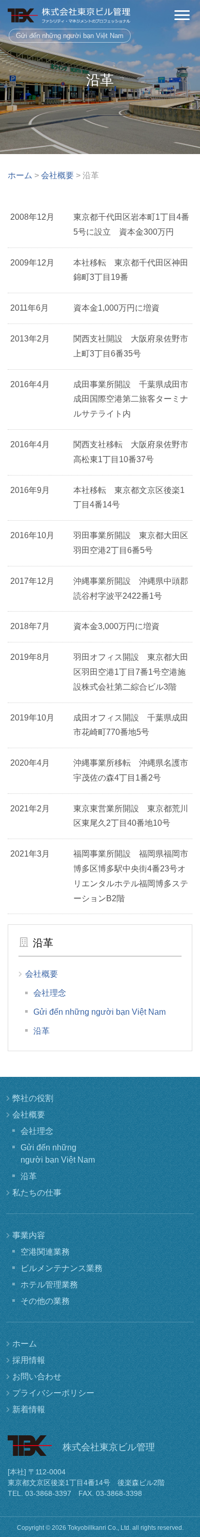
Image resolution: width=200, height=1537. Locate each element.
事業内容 (28, 1235)
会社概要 (41, 974)
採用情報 (28, 1360)
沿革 (41, 1031)
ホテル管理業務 (49, 1284)
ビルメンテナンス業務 (62, 1268)
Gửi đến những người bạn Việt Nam (70, 36)
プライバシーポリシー (53, 1393)
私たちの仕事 (37, 1192)
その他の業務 (45, 1301)
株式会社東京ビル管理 (69, 15)
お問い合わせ (37, 1376)
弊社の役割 (32, 1098)
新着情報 (28, 1409)
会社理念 (49, 993)
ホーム (24, 1343)
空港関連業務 (45, 1251)
